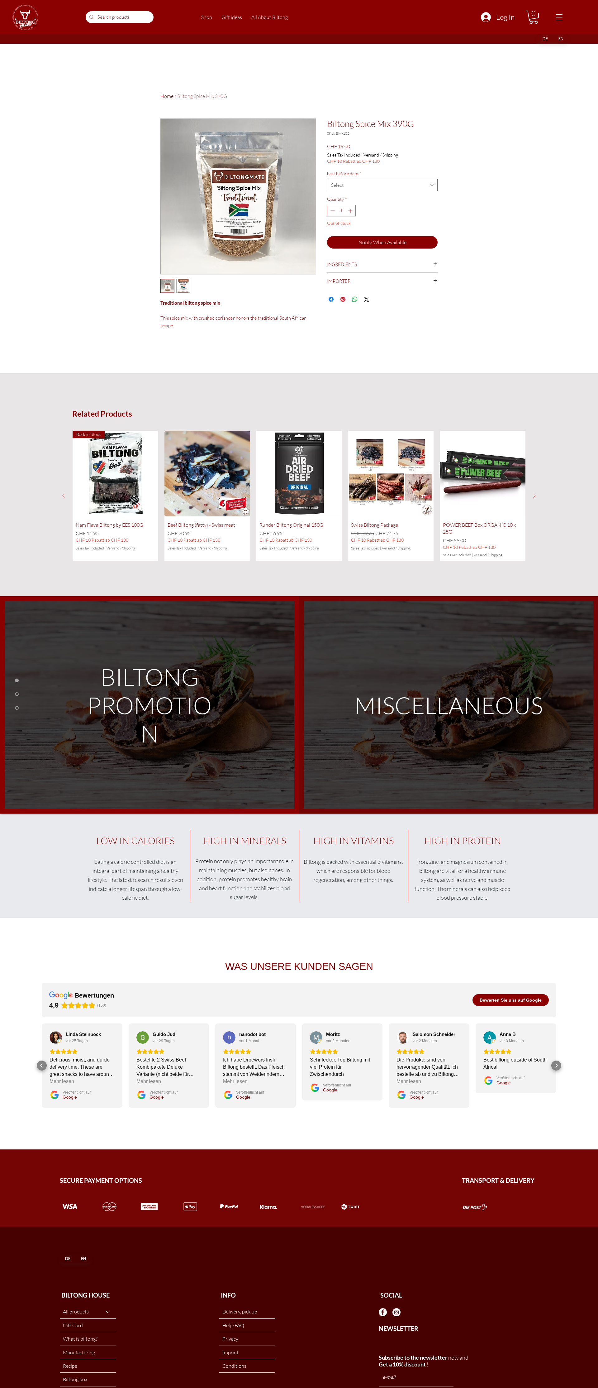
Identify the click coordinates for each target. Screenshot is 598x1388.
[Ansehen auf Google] (56, 1037)
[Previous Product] (63, 496)
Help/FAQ (233, 1325)
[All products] (108, 1311)
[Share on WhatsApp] (354, 299)
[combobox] (382, 185)
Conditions (234, 1366)
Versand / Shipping (380, 154)
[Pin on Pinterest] (343, 299)
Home (166, 96)
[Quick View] (207, 473)
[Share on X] (366, 299)
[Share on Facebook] (331, 299)
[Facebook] (383, 1312)
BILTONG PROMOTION (149, 704)
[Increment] (351, 210)
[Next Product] (534, 496)
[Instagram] (396, 1312)
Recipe (70, 1366)
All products (76, 1311)
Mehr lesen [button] (62, 1081)
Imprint (230, 1352)
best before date (344, 173)
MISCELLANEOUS (448, 705)
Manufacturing (79, 1352)
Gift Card (73, 1325)
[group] (299, 495)
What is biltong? (80, 1339)
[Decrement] (332, 210)
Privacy (230, 1339)
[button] (207, 17)
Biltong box (75, 1379)
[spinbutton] (341, 210)
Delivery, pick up (239, 1311)
